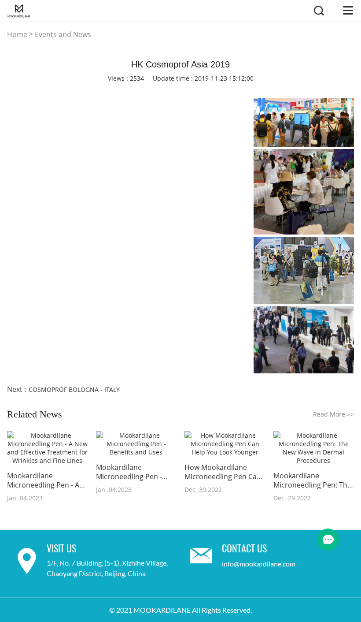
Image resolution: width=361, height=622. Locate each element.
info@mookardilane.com (258, 563)
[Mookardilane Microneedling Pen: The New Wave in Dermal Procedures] (313, 448)
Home (17, 34)
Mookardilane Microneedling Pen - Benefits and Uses (129, 472)
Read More (333, 414)
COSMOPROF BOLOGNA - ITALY (74, 389)
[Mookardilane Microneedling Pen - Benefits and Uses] (136, 443)
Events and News (63, 34)
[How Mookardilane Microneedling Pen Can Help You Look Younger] (224, 443)
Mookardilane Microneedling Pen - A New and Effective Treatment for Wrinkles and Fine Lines (45, 480)
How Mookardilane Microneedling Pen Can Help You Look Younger (222, 472)
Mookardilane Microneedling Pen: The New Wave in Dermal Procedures (312, 480)
